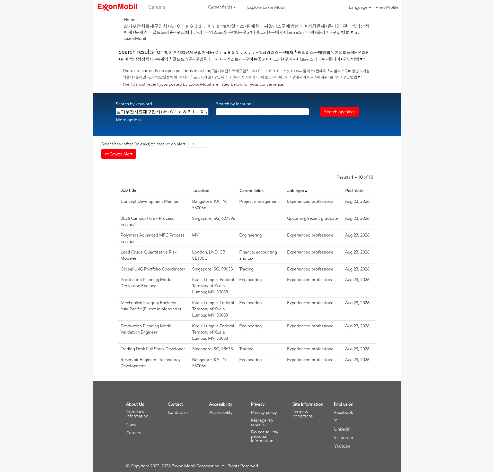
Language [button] (358, 7)
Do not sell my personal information (264, 436)
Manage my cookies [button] (262, 422)
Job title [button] (128, 190)
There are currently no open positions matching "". (246, 73)
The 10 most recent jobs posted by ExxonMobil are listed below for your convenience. (203, 84)
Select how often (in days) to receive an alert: (144, 143)
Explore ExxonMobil (266, 7)
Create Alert (120, 153)
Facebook (343, 412)
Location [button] (200, 190)
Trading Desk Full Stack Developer (153, 348)
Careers (133, 432)
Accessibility (221, 412)
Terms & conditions (303, 413)
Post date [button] (354, 190)
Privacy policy (264, 412)
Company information (137, 413)
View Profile (387, 7)
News (131, 424)
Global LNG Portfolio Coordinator (153, 269)
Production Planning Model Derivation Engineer (146, 282)
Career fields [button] (220, 7)
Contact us (178, 412)
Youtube (342, 446)
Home (129, 19)
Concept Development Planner (150, 201)
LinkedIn (342, 429)
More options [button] (129, 119)
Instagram (343, 437)
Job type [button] (296, 190)
